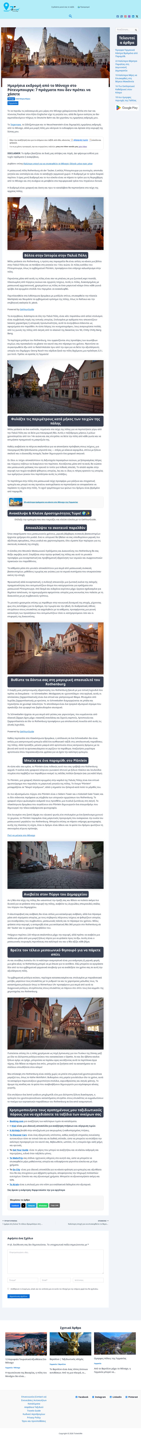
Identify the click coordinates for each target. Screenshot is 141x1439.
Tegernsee (15, 124)
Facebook (15, 1205)
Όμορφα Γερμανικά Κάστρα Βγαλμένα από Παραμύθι (126, 53)
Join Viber (83, 146)
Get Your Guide (20, 1150)
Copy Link (54, 1205)
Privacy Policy (34, 1417)
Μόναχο (11, 99)
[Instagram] (129, 16)
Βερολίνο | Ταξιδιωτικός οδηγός (66, 1359)
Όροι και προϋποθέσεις (34, 1421)
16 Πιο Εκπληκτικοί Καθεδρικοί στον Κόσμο (125, 89)
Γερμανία (13, 103)
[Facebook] (118, 16)
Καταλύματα (34, 1403)
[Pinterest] (125, 16)
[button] (70, 16)
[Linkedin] (133, 16)
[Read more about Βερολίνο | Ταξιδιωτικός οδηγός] (70, 1343)
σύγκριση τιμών (81, 140)
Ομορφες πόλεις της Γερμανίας (110, 1358)
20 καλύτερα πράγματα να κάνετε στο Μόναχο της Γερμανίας (51, 502)
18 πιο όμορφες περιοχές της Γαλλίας (125, 99)
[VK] (121, 16)
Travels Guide (34, 1410)
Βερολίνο (62, 1364)
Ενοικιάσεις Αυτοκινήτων (33, 1400)
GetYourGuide (27, 309)
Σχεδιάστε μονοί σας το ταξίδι (62, 7)
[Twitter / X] (137, 16)
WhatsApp (43, 1205)
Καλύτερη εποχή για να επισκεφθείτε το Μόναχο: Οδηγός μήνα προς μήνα (58, 163)
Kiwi (14, 1125)
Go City (16, 1169)
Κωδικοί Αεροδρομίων (34, 1414)
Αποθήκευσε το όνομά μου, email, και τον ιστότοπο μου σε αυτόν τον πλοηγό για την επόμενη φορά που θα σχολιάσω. (54, 1289)
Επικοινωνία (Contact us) (33, 1396)
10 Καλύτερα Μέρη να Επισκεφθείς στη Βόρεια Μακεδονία (126, 78)
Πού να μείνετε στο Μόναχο (21, 835)
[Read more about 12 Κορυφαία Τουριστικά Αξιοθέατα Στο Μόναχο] (26, 1344)
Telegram (31, 1205)
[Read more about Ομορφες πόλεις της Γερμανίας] (115, 1343)
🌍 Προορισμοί (84, 7)
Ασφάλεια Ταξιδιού (33, 1407)
